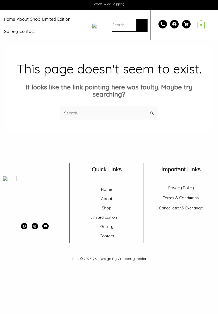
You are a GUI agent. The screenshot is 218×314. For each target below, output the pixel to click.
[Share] (28, 271)
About (23, 19)
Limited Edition (56, 19)
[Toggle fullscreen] (17, 271)
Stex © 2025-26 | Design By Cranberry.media (109, 259)
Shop (35, 19)
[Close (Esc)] (40, 271)
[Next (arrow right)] (17, 279)
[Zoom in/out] (5, 271)
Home (9, 19)
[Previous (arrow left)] (5, 279)
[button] (57, 19)
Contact (27, 31)
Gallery (11, 31)
